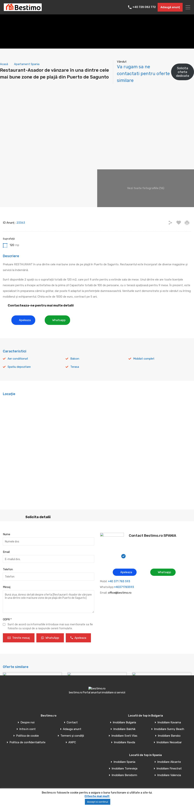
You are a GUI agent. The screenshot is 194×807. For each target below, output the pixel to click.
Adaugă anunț (170, 7)
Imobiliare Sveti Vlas (124, 735)
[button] (23, 320)
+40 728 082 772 (144, 7)
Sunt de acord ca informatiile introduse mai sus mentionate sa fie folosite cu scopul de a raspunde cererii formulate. (50, 626)
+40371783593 (124, 587)
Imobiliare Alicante (169, 762)
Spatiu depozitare (19, 367)
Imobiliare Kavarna (169, 722)
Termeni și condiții (72, 735)
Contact (72, 722)
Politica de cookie (27, 735)
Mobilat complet (143, 358)
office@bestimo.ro (119, 592)
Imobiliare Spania (124, 762)
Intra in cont (27, 729)
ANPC (72, 742)
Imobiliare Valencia (169, 775)
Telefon (8, 569)
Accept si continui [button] (97, 801)
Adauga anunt (72, 729)
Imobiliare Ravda (124, 742)
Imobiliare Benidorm (124, 775)
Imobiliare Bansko (169, 735)
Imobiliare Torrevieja (124, 768)
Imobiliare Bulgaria (124, 722)
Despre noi (27, 722)
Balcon (74, 358)
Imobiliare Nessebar (169, 742)
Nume (6, 534)
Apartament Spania (26, 64)
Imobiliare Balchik (124, 729)
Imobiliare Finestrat (169, 768)
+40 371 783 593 (119, 581)
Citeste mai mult (97, 796)
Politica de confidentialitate (27, 742)
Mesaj (6, 587)
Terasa (74, 367)
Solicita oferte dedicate (182, 72)
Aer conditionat (18, 358)
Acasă (4, 64)
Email (6, 552)
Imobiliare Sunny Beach (169, 729)
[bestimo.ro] (23, 9)
